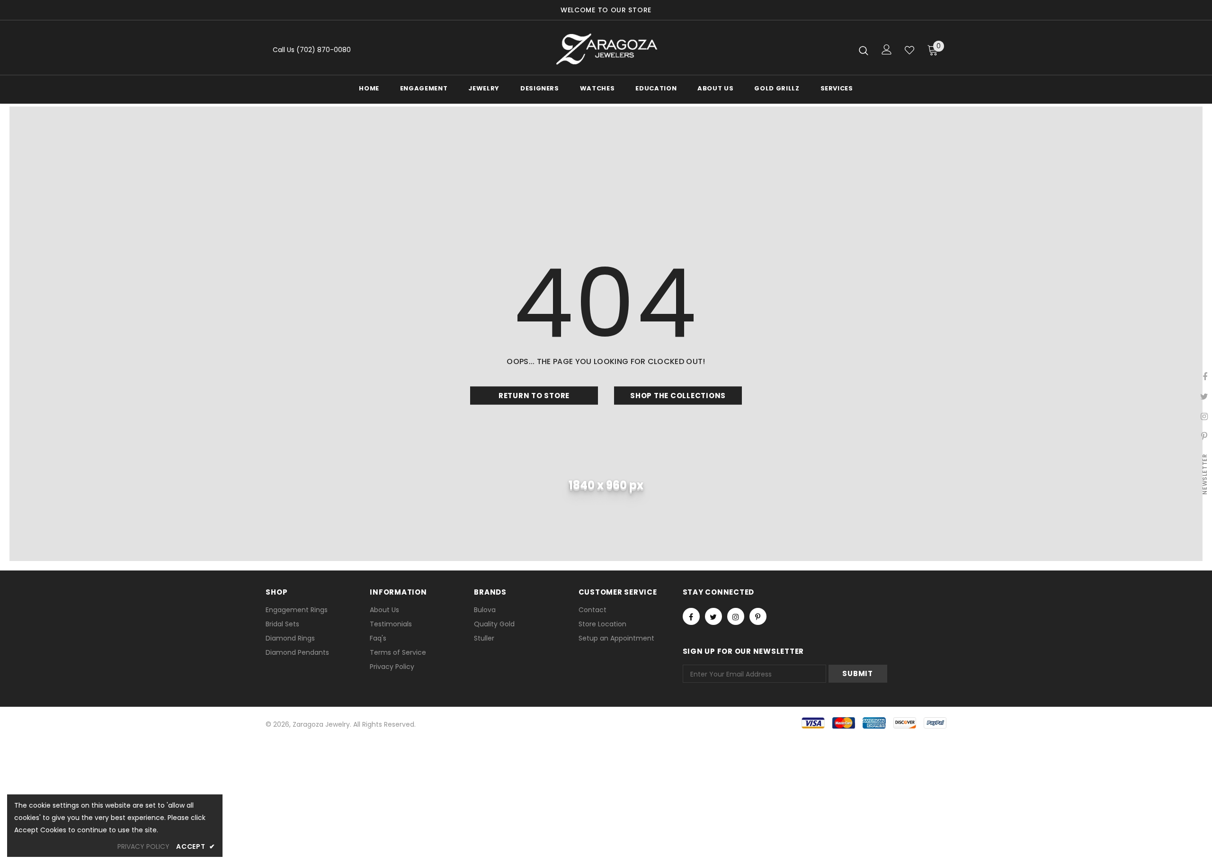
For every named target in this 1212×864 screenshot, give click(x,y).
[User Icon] (887, 49)
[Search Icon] (863, 50)
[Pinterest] (757, 616)
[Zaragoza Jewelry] (605, 50)
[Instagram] (735, 616)
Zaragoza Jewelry (321, 724)
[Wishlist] (909, 50)
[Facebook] (691, 616)
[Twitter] (713, 616)
